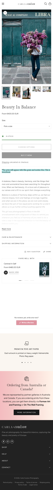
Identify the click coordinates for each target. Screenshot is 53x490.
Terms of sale (22, 485)
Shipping (5, 162)
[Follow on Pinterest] (12, 441)
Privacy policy (19, 482)
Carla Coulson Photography (29, 478)
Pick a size (8, 126)
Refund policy (7, 482)
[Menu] (3, 4)
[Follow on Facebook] (3, 441)
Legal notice (33, 485)
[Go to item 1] (21, 280)
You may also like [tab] (26, 299)
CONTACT (6, 467)
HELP (4, 454)
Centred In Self (10, 264)
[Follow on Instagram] (8, 441)
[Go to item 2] (26, 280)
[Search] (45, 3)
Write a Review (29, 323)
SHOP (4, 447)
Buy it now (26, 155)
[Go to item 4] (31, 362)
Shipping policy (45, 482)
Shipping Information (13, 243)
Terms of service (31, 482)
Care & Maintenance (12, 237)
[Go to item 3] (32, 280)
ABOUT (5, 461)
